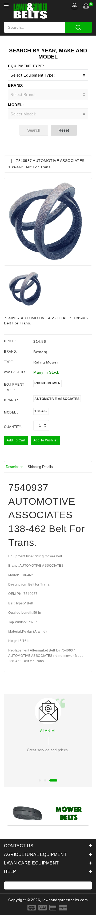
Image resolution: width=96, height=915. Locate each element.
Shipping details (40, 467)
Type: (9, 362)
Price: (9, 341)
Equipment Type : (14, 387)
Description (14, 467)
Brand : (11, 400)
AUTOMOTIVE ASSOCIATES (57, 399)
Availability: (15, 372)
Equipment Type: (26, 66)
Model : (11, 412)
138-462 (41, 411)
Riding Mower (47, 383)
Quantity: (13, 427)
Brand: (15, 85)
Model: (16, 105)
